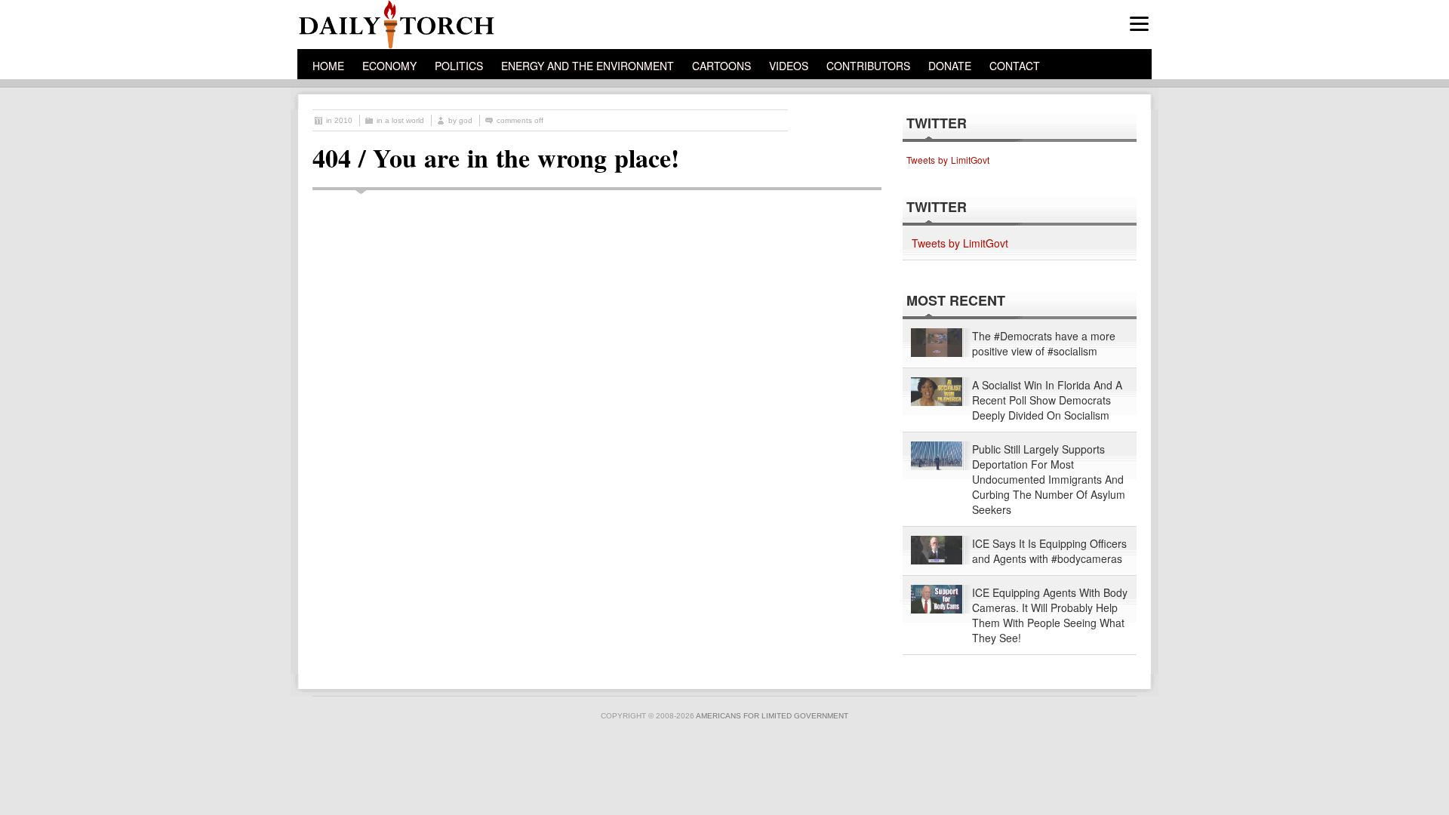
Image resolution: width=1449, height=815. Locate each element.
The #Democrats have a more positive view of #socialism (1043, 343)
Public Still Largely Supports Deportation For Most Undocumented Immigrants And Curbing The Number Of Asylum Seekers (1048, 479)
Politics (459, 65)
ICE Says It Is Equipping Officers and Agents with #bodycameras (1049, 551)
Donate (949, 65)
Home (328, 65)
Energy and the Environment (587, 65)
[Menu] (1139, 23)
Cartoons (721, 65)
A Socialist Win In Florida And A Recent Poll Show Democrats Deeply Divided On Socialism (1047, 400)
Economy (389, 65)
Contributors (868, 65)
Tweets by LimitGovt (947, 159)
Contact (1014, 65)
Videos (788, 65)
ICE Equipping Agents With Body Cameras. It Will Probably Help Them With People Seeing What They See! (1050, 615)
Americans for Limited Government (772, 716)
